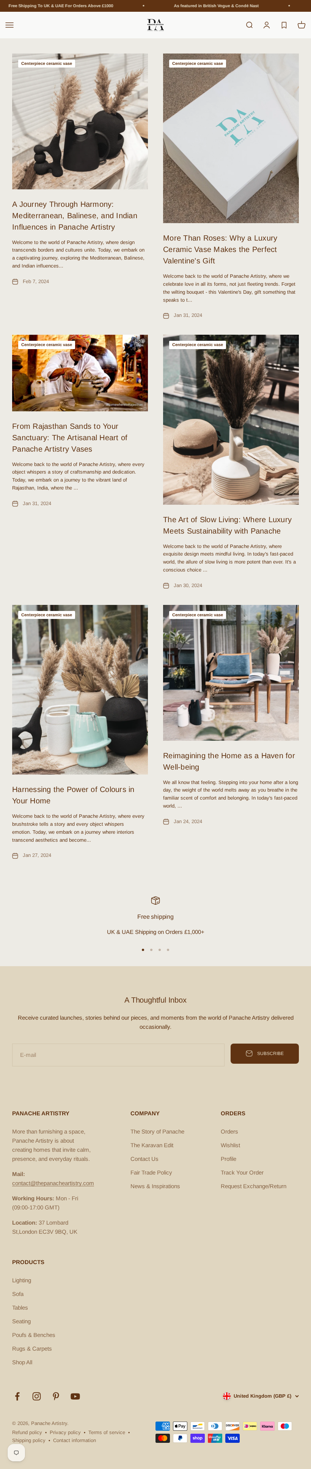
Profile (228, 1159)
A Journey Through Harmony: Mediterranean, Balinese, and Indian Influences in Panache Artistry (74, 215)
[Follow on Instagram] (36, 1396)
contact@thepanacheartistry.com (53, 1183)
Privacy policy (65, 1432)
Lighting (21, 1280)
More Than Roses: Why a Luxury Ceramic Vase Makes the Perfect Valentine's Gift (220, 249)
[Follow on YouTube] (75, 1396)
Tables (20, 1307)
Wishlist (230, 1145)
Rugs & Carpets (32, 1348)
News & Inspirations (155, 1186)
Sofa (18, 1294)
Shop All (22, 1362)
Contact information (74, 1440)
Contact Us (144, 1159)
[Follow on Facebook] (17, 1396)
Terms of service (106, 1432)
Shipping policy (29, 1440)
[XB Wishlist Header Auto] (284, 25)
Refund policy (27, 1432)
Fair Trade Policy (151, 1172)
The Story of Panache (157, 1131)
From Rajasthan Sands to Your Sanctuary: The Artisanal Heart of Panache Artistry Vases (69, 437)
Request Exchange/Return (253, 1186)
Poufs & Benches (33, 1335)
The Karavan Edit (151, 1145)
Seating (21, 1321)
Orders (229, 1131)
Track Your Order (242, 1172)
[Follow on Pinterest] (56, 1396)
